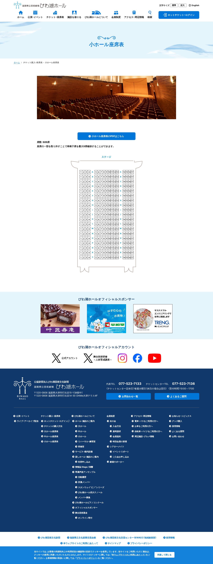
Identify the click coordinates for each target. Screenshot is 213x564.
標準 (174, 5)
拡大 (183, 5)
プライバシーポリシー (87, 558)
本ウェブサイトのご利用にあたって (128, 554)
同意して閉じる (164, 554)
